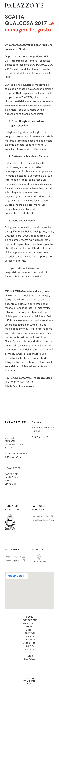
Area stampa (40, 436)
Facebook (11, 474)
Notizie (36, 421)
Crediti (29, 683)
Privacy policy (28, 678)
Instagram (12, 477)
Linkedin (10, 483)
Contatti (11, 437)
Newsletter (12, 468)
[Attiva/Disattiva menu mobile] (52, 5)
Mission (10, 441)
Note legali (29, 681)
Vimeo (9, 480)
